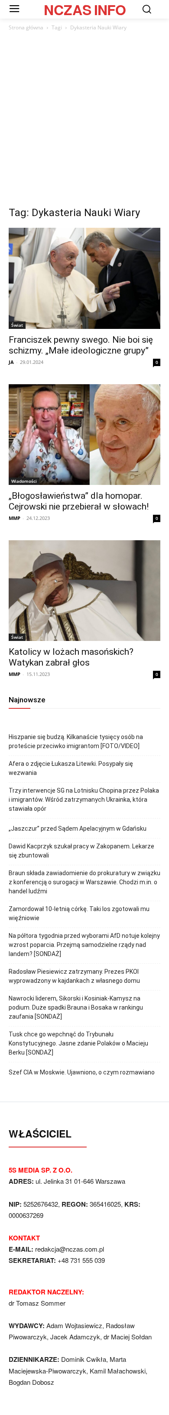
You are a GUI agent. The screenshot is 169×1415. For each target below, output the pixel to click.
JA (11, 362)
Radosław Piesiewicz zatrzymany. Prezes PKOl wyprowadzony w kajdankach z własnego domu (74, 976)
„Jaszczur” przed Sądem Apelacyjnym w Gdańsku (77, 828)
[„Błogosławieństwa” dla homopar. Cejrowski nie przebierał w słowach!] (84, 434)
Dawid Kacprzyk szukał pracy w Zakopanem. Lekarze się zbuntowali (81, 851)
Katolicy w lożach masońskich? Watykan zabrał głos (71, 657)
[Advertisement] (84, 121)
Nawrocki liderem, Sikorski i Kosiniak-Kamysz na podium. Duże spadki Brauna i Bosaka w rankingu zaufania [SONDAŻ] (76, 1007)
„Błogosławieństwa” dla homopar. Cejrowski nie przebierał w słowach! (79, 501)
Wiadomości (24, 481)
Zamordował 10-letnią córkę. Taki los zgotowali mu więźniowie (79, 913)
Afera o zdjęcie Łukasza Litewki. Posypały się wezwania (71, 768)
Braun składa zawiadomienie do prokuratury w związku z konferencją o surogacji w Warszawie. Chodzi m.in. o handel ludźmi (84, 882)
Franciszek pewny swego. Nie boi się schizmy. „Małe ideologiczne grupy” (81, 345)
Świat (17, 325)
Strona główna (26, 27)
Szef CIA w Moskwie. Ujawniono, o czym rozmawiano (82, 1072)
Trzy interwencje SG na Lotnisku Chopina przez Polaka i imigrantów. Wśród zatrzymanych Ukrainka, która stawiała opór (84, 799)
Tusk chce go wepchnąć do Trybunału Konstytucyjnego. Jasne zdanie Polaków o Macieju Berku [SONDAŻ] (78, 1043)
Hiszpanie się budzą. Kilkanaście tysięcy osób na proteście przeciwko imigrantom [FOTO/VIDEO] (76, 741)
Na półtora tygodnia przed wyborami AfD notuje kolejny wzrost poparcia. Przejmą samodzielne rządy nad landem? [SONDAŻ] (84, 944)
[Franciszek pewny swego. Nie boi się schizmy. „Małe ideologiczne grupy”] (84, 278)
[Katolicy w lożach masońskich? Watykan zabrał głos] (84, 590)
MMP (14, 518)
